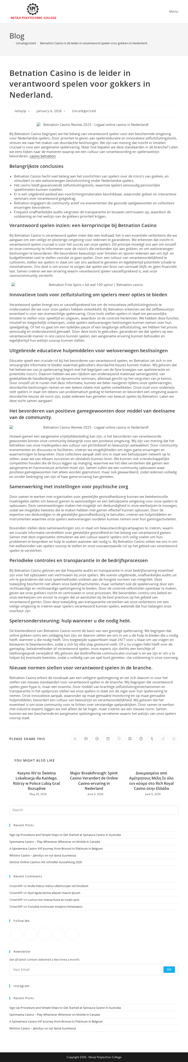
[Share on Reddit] (141, 738)
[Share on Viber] (119, 738)
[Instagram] (44, 934)
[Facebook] (30, 934)
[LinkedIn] (58, 934)
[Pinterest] (72, 934)
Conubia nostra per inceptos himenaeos (55, 906)
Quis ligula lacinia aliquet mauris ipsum (54, 893)
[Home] (10, 43)
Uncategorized (84, 111)
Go (169, 969)
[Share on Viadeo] (163, 738)
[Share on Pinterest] (97, 738)
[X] (16, 934)
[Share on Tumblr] (152, 738)
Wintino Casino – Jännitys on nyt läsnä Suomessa (42, 855)
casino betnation (43, 156)
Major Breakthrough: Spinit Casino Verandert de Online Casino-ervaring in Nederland (94, 781)
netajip (20, 111)
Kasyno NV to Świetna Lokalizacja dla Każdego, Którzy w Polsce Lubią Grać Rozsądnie (36, 781)
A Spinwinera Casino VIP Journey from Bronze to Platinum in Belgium (56, 848)
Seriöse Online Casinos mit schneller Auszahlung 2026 (45, 862)
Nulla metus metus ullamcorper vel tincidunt (58, 886)
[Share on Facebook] (86, 738)
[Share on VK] (130, 738)
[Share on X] (75, 738)
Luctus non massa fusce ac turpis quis (53, 900)
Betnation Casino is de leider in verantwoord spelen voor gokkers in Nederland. (94, 43)
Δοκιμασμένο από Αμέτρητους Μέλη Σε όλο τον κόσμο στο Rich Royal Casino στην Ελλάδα (151, 781)
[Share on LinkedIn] (108, 738)
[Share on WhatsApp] (174, 738)
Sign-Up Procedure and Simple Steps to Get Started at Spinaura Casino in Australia (65, 835)
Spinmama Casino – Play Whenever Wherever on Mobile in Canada (54, 842)
